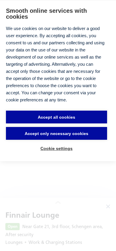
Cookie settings (56, 148)
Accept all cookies (56, 117)
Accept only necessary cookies (56, 133)
